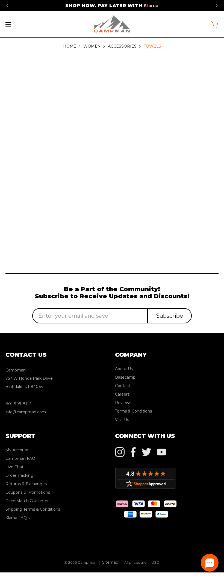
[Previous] (7, 5)
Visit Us (122, 419)
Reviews (123, 402)
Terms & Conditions (133, 411)
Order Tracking (19, 475)
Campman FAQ (20, 458)
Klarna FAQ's (17, 517)
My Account (17, 450)
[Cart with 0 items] (214, 24)
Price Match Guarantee (27, 500)
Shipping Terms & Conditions (32, 509)
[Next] (217, 5)
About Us (124, 368)
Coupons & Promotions (27, 492)
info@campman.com (25, 412)
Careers (122, 394)
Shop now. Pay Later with (111, 5)
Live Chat (14, 466)
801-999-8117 (18, 403)
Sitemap (110, 562)
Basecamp (125, 377)
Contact (122, 385)
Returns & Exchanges (26, 483)
